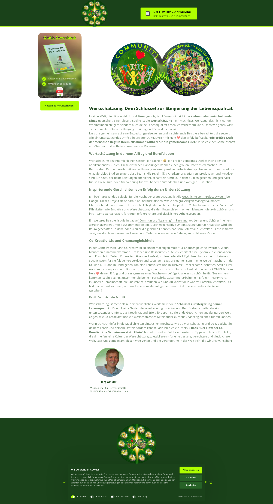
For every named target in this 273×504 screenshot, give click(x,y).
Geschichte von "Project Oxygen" (204, 196)
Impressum (196, 496)
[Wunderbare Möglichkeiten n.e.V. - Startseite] (94, 13)
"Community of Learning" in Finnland (163, 220)
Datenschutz (183, 496)
